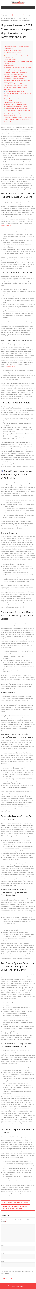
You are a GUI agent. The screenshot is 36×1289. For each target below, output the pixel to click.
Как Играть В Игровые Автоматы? (13, 52)
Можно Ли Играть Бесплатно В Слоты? (14, 84)
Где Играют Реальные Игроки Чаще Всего (15, 86)
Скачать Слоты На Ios (10, 59)
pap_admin (7, 15)
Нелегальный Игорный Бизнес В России (16, 108)
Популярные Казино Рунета (11, 54)
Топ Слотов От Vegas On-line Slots (13, 102)
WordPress (29, 1285)
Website (3, 1261)
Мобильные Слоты (9, 65)
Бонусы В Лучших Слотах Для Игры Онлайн (16, 71)
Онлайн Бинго (8, 97)
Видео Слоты (7, 121)
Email (3, 1253)
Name (3, 1245)
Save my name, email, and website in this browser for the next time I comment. (17, 1272)
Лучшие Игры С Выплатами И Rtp (14, 91)
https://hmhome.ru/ (6, 225)
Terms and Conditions (18, 1286)
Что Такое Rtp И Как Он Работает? (13, 50)
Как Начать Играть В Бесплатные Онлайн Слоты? (17, 117)
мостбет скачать (10, 366)
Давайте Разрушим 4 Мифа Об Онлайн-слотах (16, 119)
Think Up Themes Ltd (14, 1285)
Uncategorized (29, 15)
